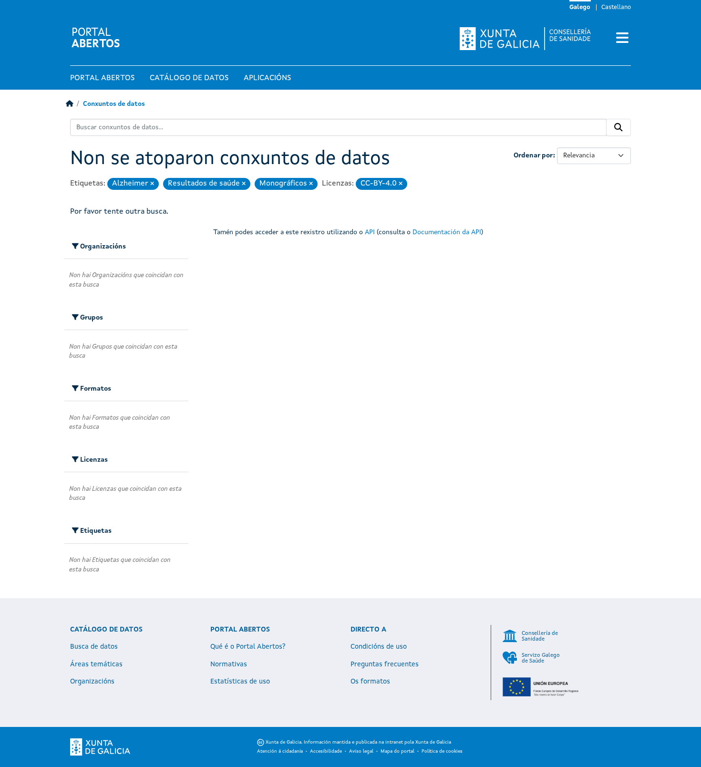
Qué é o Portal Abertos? (248, 646)
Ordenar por (533, 155)
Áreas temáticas (96, 664)
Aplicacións (267, 78)
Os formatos (370, 681)
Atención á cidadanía (280, 751)
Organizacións (92, 681)
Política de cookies (442, 751)
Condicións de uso (378, 646)
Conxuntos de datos (114, 104)
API (370, 232)
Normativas (228, 664)
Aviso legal (361, 751)
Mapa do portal (397, 751)
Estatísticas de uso (240, 681)
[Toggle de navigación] (622, 39)
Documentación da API (446, 232)
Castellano (616, 7)
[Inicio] (69, 104)
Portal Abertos (102, 78)
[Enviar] (618, 127)
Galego (579, 7)
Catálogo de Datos (189, 78)
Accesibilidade (326, 751)
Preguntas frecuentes (384, 664)
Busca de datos (94, 646)
